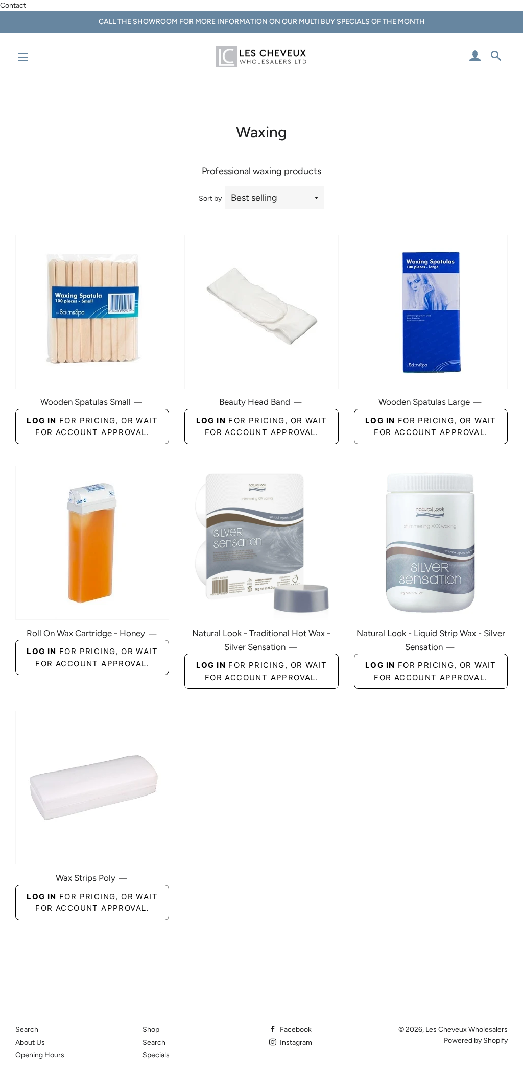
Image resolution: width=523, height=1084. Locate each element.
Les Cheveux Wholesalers (466, 1029)
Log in (41, 420)
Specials (156, 1055)
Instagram (295, 1042)
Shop (150, 1029)
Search (26, 1029)
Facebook (295, 1029)
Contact (13, 5)
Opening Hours (39, 1055)
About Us (30, 1042)
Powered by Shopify (476, 1040)
